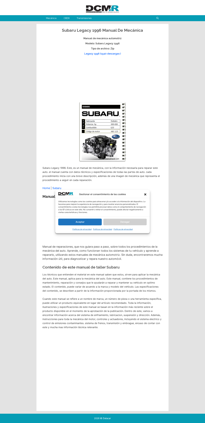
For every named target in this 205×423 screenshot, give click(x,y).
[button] (145, 194)
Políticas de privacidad (82, 229)
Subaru (56, 188)
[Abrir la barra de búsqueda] (157, 18)
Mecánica (51, 18)
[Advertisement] (102, 80)
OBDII (66, 18)
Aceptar (80, 221)
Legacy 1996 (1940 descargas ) (102, 53)
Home (46, 188)
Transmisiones (84, 18)
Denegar (125, 221)
